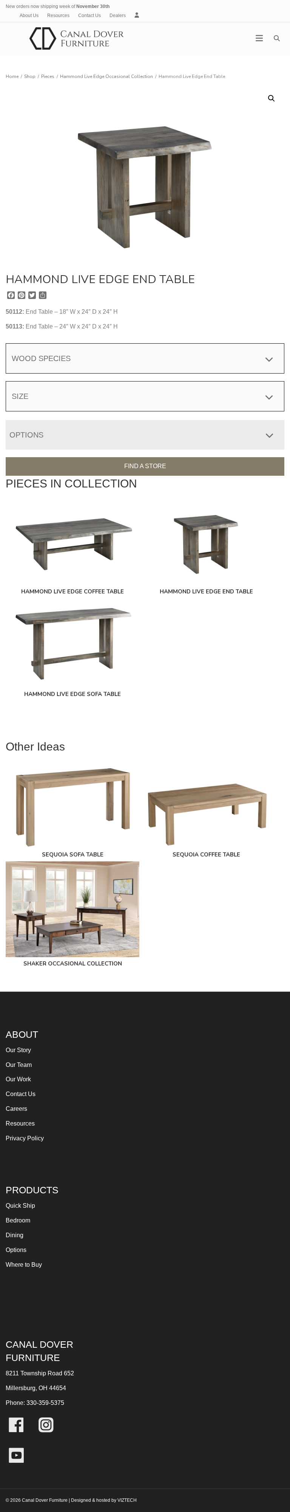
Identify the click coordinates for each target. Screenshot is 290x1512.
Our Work (18, 1079)
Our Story (18, 1050)
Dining (14, 1235)
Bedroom (18, 1220)
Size (20, 396)
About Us (29, 15)
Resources (58, 15)
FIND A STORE (145, 466)
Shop (29, 76)
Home (12, 76)
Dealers (118, 15)
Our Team (19, 1065)
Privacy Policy (25, 1138)
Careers (16, 1109)
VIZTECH (127, 1500)
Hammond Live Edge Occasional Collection (106, 76)
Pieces (47, 76)
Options (16, 1250)
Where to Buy (24, 1264)
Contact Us (89, 15)
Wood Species (41, 358)
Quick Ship (20, 1205)
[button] (271, 98)
